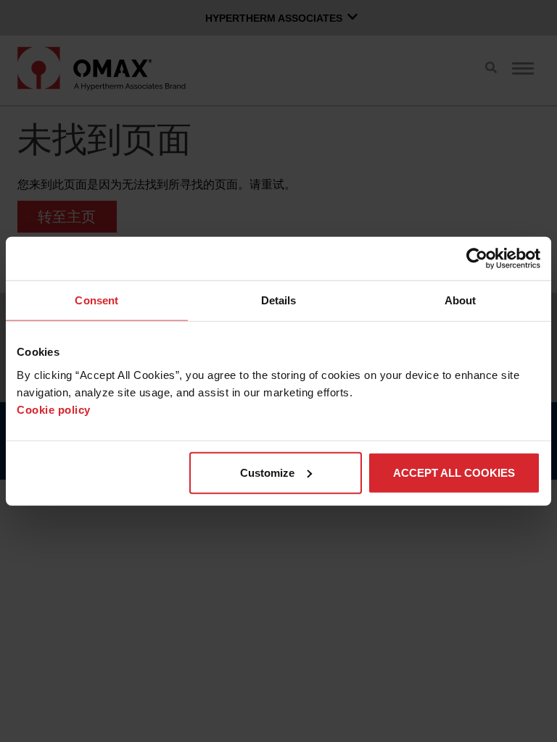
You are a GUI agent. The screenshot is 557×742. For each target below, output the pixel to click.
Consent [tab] (96, 300)
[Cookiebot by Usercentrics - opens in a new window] (476, 259)
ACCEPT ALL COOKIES (454, 472)
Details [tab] (279, 300)
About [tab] (460, 300)
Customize (267, 472)
